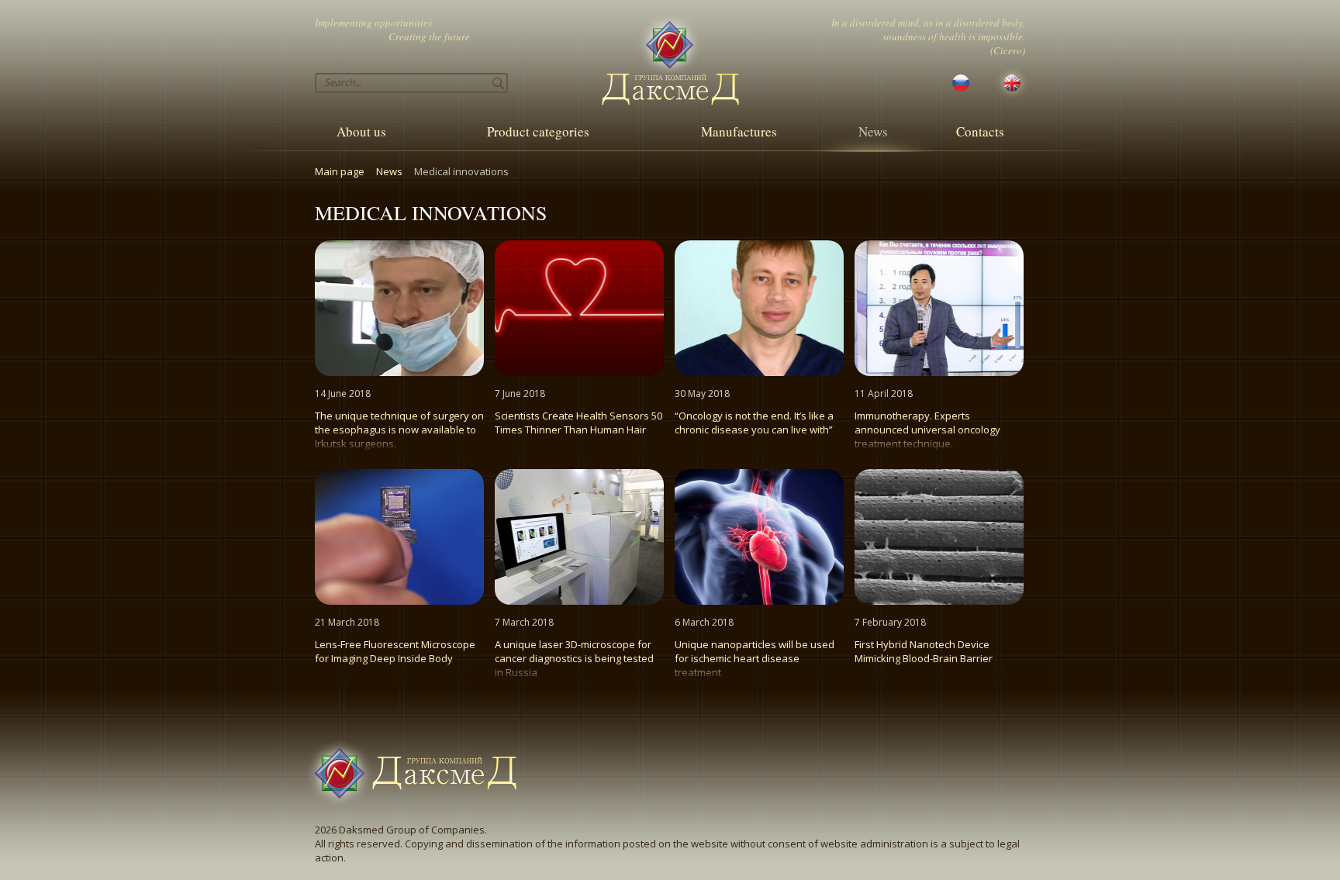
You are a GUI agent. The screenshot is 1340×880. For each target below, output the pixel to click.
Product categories (538, 131)
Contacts (980, 131)
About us (361, 131)
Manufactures (739, 131)
